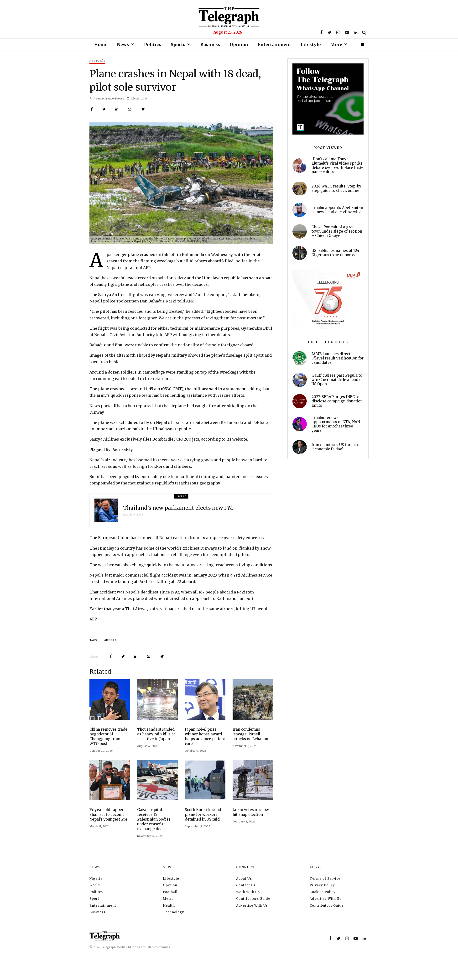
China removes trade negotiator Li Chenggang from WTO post (108, 736)
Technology (173, 912)
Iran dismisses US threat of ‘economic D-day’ (336, 447)
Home (100, 44)
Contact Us (245, 885)
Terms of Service (325, 879)
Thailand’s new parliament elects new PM (178, 508)
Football (170, 892)
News (123, 44)
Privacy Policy (322, 885)
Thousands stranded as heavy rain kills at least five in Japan (156, 734)
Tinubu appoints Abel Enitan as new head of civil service (337, 210)
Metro (168, 899)
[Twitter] (329, 32)
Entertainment (274, 44)
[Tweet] (104, 109)
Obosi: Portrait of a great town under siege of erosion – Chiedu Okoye (337, 231)
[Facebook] (321, 32)
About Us (244, 879)
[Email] (129, 109)
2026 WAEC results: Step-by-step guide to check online (337, 188)
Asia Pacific (97, 60)
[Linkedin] (355, 32)
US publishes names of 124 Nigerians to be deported (335, 253)
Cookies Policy (323, 892)
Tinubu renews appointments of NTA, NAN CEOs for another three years (336, 424)
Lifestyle (311, 44)
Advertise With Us (252, 906)
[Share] (92, 109)
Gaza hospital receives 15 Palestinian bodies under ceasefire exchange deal (154, 819)
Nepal (111, 640)
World (94, 885)
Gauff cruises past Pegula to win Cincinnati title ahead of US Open (337, 379)
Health (169, 906)
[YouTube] (346, 32)
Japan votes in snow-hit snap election (252, 812)
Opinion (239, 44)
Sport (94, 899)
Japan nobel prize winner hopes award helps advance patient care (205, 736)
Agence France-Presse (108, 98)
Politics (152, 44)
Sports (178, 44)
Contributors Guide (253, 899)
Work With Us (248, 892)
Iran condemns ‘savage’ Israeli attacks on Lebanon (250, 734)
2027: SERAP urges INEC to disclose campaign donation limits (337, 401)
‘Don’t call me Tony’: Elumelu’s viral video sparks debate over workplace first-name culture (337, 165)
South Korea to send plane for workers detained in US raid (203, 814)
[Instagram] (338, 32)
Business (210, 44)
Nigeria (96, 879)
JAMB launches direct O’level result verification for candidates (338, 358)
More (336, 44)
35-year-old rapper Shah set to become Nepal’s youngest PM (108, 814)
